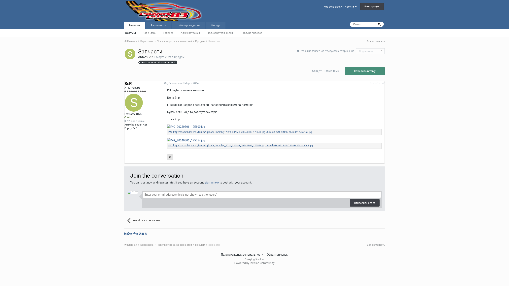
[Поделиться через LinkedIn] (125, 233)
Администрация (190, 32)
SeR (150, 57)
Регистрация (372, 6)
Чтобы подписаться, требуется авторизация (327, 50)
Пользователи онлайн (220, 32)
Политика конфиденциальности (242, 254)
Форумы (130, 32)
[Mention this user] (170, 157)
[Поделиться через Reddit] (128, 233)
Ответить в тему (365, 71)
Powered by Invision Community (254, 263)
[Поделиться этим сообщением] (383, 83)
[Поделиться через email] (143, 233)
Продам (179, 57)
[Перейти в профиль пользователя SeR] (130, 54)
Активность (158, 25)
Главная (134, 25)
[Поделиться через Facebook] (134, 233)
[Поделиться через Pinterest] (146, 233)
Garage (216, 25)
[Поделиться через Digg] (136, 233)
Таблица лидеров (251, 32)
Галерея (168, 32)
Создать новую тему (325, 70)
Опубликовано (181, 83)
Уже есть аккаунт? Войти (339, 6)
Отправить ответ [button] (364, 202)
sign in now (212, 182)
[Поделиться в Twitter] (131, 233)
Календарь (149, 32)
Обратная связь (277, 254)
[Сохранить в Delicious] (140, 233)
